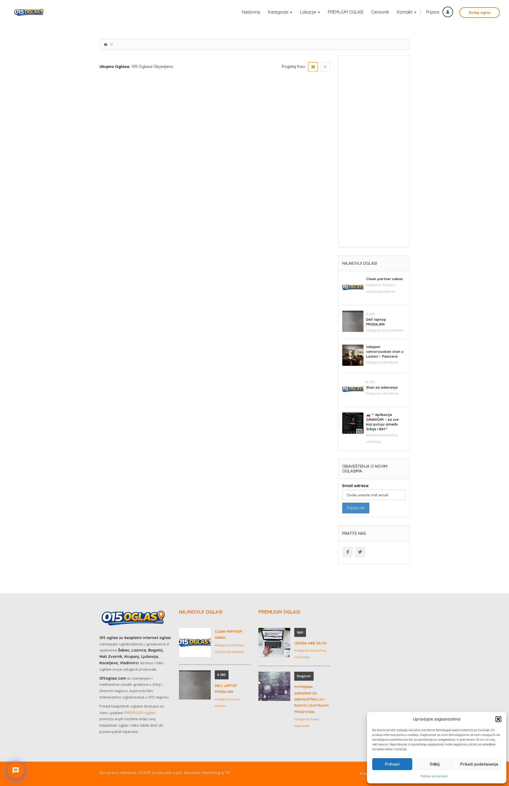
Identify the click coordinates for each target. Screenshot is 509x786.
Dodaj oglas (479, 12)
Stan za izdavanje (382, 387)
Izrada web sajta (310, 643)
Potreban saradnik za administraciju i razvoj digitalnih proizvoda (311, 699)
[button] (498, 719)
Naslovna (251, 12)
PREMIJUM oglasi (140, 712)
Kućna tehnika (392, 330)
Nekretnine (390, 362)
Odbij (435, 764)
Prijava (433, 12)
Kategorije (278, 12)
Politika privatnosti (434, 776)
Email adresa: (355, 485)
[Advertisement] (374, 153)
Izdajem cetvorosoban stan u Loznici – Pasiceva (384, 351)
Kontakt (405, 12)
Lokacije (308, 12)
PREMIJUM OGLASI (345, 12)
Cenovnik (380, 12)
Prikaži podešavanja (479, 764)
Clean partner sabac (384, 279)
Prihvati (392, 764)
